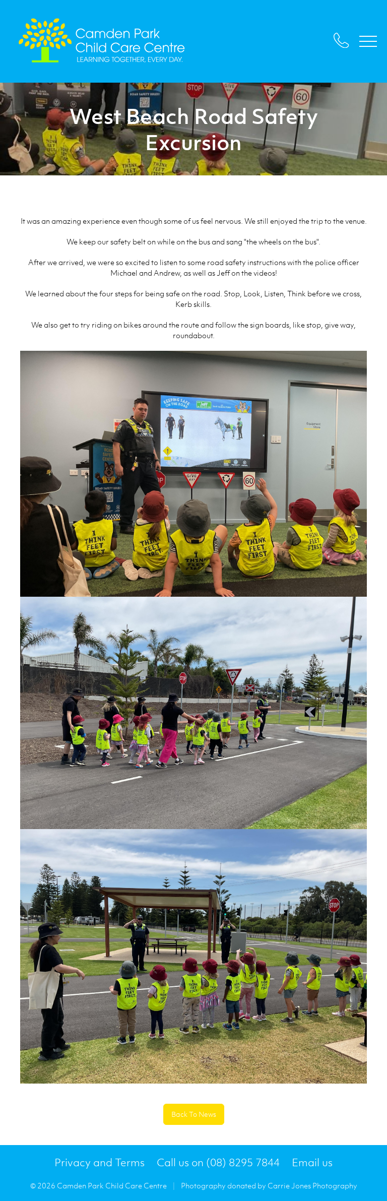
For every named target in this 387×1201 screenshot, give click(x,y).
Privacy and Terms (99, 1162)
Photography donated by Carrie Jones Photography (269, 1185)
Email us (312, 1162)
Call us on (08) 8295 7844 (218, 1162)
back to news (193, 1114)
